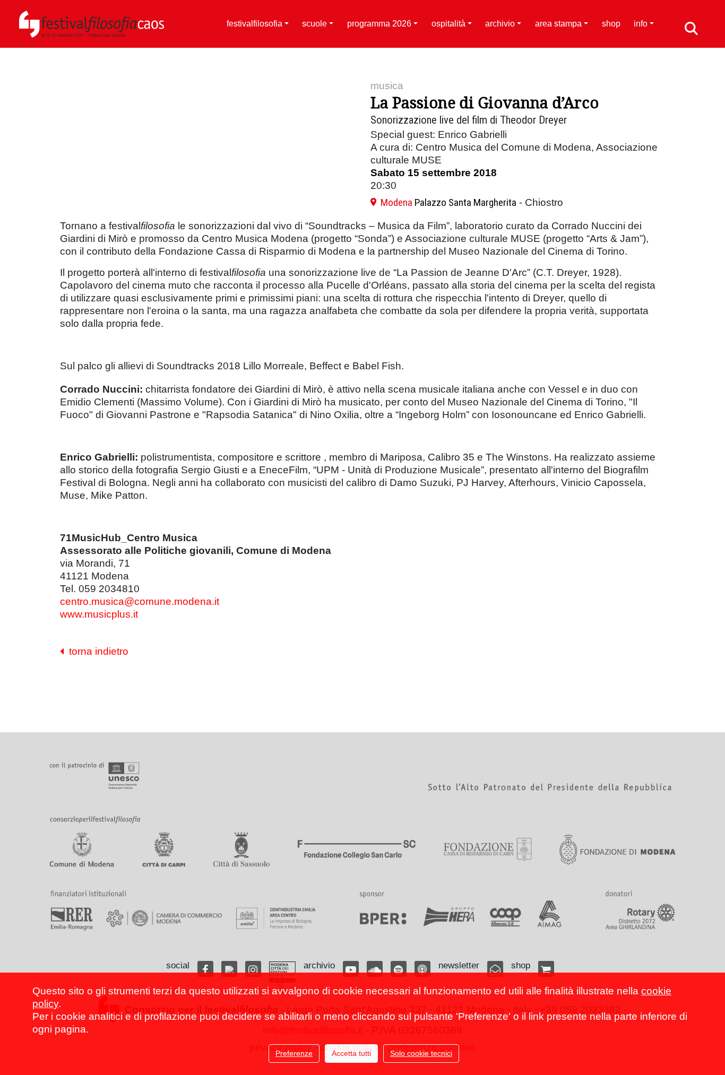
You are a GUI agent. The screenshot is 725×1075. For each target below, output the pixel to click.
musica (386, 85)
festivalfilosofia (254, 23)
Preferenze (294, 1053)
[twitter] (229, 969)
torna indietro (96, 651)
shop (611, 23)
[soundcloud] (375, 969)
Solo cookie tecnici (421, 1053)
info (641, 23)
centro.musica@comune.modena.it (139, 601)
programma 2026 (379, 23)
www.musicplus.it (99, 614)
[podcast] (422, 969)
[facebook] (205, 969)
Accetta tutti (351, 1053)
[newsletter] (495, 969)
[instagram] (253, 969)
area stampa (558, 23)
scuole (314, 23)
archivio (500, 23)
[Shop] (546, 969)
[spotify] (399, 969)
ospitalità (448, 23)
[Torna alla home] (91, 24)
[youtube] (351, 969)
